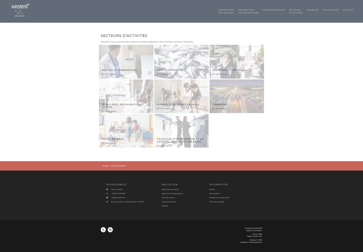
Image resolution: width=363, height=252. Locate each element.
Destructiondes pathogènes (249, 11)
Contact (348, 10)
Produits (312, 10)
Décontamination (274, 10)
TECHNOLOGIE (331, 10)
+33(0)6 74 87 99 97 (118, 194)
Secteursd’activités (296, 11)
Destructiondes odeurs (226, 11)
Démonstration (214, 194)
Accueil (105, 166)
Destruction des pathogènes (172, 194)
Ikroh (256, 234)
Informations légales (216, 202)
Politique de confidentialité (219, 198)
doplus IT (254, 240)
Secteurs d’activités (169, 202)
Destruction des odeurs (170, 189)
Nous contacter (117, 189)
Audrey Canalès (252, 228)
